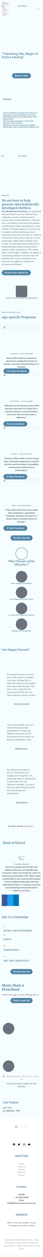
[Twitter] (19, 1144)
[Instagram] (24, 1144)
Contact (21, 1175)
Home (21, 1164)
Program (21, 1169)
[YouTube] (29, 1144)
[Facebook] (14, 1144)
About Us (21, 1167)
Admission (21, 1172)
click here (28, 826)
